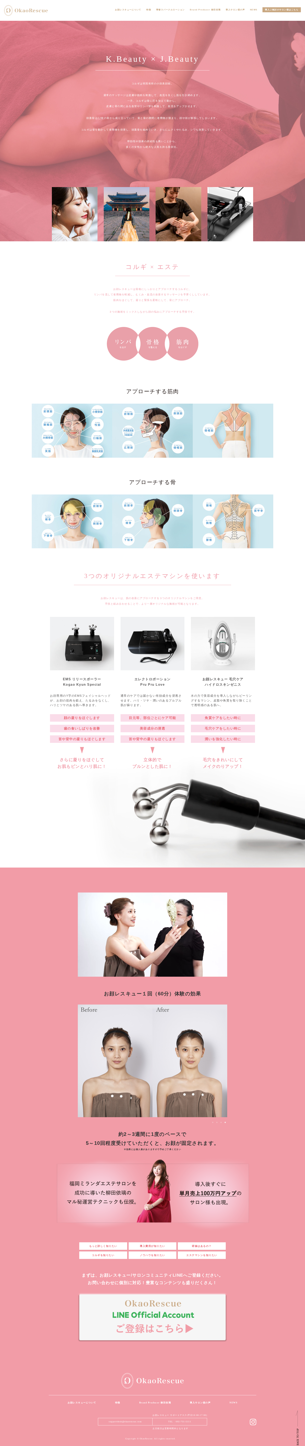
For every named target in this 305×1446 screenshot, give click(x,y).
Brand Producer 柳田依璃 (205, 10)
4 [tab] (225, 1122)
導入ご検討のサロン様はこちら (281, 10)
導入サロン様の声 (235, 10)
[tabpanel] (152, 1061)
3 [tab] (221, 1122)
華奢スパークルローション (170, 10)
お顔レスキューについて (128, 10)
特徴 (148, 10)
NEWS (253, 10)
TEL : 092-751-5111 (179, 1421)
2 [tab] (217, 1122)
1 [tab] (213, 1122)
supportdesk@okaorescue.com (125, 1421)
